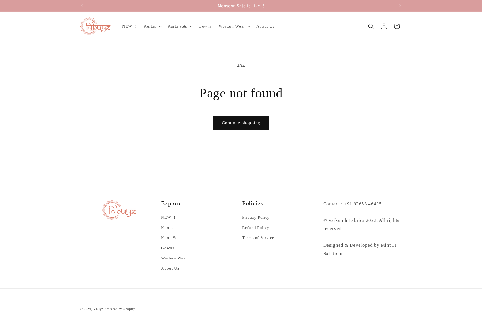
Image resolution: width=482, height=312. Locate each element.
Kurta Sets (170, 237)
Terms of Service (258, 237)
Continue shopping (241, 122)
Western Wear (174, 258)
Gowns (167, 248)
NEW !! (168, 217)
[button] (152, 26)
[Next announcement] (400, 5)
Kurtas (167, 227)
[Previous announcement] (82, 5)
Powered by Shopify (119, 309)
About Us (170, 268)
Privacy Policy (256, 217)
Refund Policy (255, 227)
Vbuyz (98, 309)
